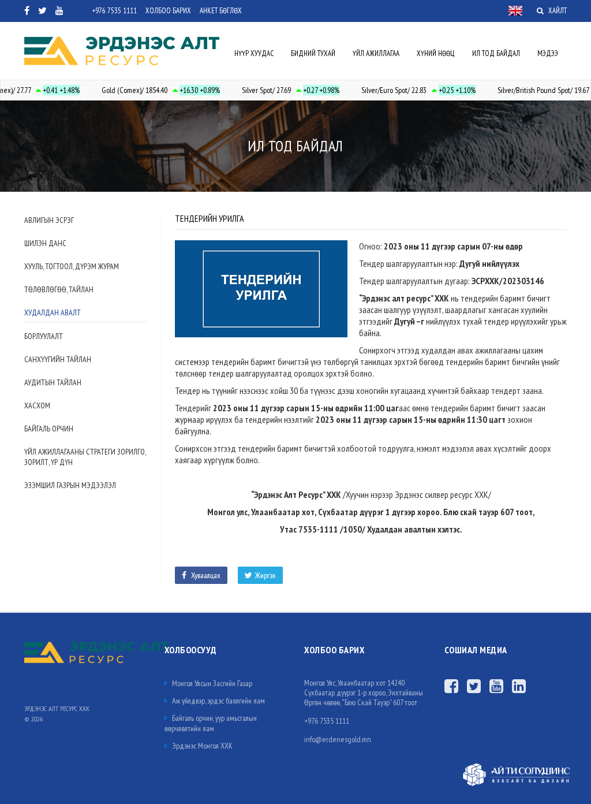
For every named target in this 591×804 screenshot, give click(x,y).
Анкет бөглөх (221, 11)
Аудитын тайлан (52, 382)
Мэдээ (547, 53)
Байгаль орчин (48, 428)
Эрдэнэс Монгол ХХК (201, 745)
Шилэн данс (45, 243)
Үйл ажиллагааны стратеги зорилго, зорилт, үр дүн (84, 456)
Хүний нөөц (436, 53)
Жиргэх (265, 575)
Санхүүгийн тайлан (57, 359)
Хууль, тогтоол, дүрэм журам (71, 266)
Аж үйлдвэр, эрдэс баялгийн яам (217, 700)
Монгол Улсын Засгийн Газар (211, 683)
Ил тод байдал (496, 53)
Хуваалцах (204, 575)
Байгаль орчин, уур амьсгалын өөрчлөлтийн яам (210, 723)
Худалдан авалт (52, 312)
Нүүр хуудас (254, 53)
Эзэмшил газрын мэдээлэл (70, 485)
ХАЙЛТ (557, 11)
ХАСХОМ (37, 405)
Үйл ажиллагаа (376, 53)
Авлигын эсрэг (49, 220)
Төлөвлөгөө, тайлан (58, 289)
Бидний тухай (313, 53)
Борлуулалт (43, 336)
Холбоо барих (168, 11)
